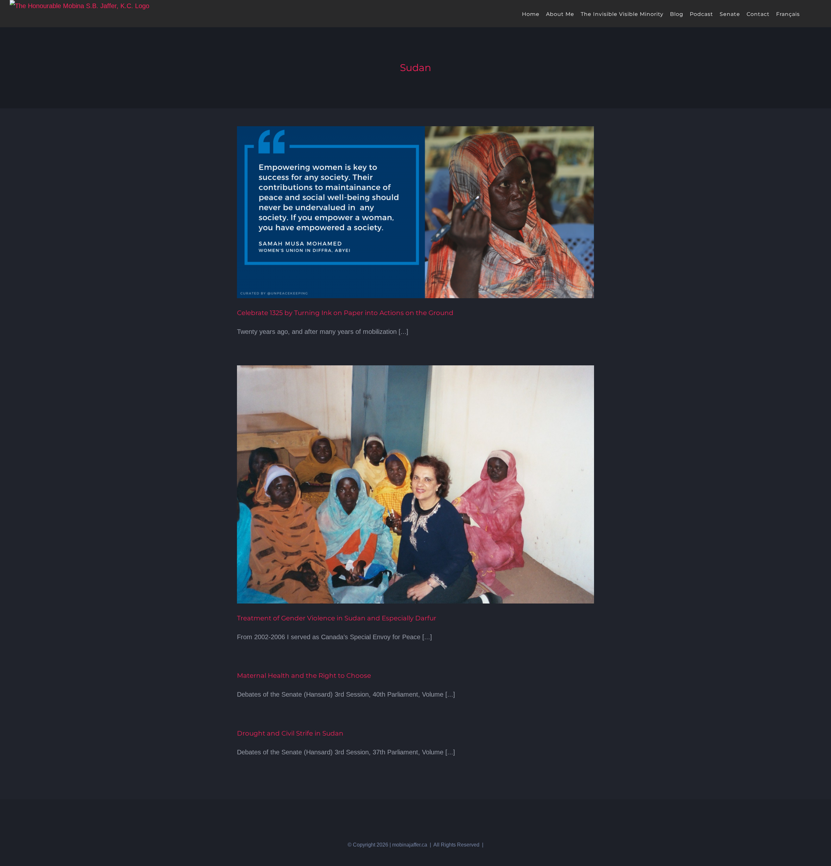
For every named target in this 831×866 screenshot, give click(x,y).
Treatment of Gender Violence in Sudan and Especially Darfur (336, 618)
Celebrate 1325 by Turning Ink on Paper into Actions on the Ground (345, 313)
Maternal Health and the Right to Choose (304, 675)
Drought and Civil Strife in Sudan (290, 733)
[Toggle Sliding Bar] (808, 13)
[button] (819, 13)
